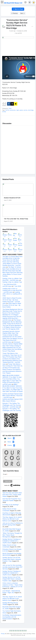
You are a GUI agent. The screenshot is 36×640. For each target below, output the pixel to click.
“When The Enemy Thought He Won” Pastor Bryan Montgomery (12, 535)
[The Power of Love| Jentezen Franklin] (15, 240)
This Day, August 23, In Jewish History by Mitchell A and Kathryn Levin (12, 598)
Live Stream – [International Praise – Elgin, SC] (11, 591)
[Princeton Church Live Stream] (5, 249)
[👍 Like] (5, 117)
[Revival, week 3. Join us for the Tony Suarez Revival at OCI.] (15, 245)
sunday (4, 111)
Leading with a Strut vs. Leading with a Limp (12, 294)
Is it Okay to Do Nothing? (11, 504)
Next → (22, 13)
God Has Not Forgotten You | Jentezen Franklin (12, 499)
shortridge (30, 110)
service (25, 110)
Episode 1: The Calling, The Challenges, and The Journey (12, 409)
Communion (12, 110)
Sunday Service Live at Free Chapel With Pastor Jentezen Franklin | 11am (12, 559)
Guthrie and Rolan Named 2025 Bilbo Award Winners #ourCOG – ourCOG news (13, 395)
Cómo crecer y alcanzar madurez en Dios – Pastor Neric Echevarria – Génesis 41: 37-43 (13, 584)
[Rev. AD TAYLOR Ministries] (15, 235)
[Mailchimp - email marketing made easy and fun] (12, 486)
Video (10, 108)
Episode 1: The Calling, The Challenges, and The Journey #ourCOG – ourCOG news (12, 405)
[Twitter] (12, 104)
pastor (21, 110)
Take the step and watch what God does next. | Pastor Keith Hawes (12, 494)
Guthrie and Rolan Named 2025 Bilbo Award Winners (13, 400)
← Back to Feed (18, 9)
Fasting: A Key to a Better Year (12, 282)
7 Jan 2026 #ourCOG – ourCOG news (10, 285)
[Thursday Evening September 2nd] (5, 240)
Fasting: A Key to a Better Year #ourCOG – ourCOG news (12, 279)
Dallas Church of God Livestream (9, 509)
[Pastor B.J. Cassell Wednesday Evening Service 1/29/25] (10, 249)
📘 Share (22, 117)
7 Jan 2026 (17, 286)
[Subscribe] (15, 104)
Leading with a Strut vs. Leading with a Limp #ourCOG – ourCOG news (12, 290)
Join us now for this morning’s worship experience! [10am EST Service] (12, 567)
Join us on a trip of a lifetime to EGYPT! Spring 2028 (13, 524)
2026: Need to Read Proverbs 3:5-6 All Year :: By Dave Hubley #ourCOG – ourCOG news (12, 300)
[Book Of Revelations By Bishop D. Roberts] (20, 240)
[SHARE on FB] (8, 104)
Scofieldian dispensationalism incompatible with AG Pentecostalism (12, 617)
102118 (7, 110)
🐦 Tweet (31, 117)
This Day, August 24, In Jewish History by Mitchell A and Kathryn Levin (12, 519)
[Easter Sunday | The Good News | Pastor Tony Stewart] (10, 240)
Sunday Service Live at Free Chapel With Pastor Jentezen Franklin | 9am (12, 579)
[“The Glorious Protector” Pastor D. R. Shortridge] (20, 245)
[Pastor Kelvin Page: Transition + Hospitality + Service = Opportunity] (15, 249)
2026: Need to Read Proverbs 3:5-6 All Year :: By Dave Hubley (12, 305)
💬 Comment (14, 117)
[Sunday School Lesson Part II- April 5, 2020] (5, 235)
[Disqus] (18, 149)
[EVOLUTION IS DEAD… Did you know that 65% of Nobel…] (10, 235)
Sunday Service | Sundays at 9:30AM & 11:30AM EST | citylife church (12, 541)
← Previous (14, 13)
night (17, 110)
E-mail (5, 474)
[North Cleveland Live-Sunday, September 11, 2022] (20, 235)
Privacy (3, 633)
